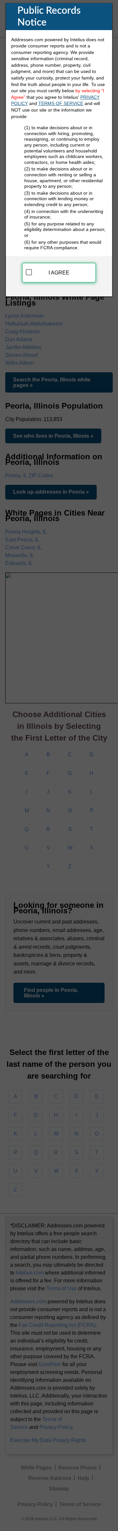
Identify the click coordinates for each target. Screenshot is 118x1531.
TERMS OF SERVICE (60, 103)
